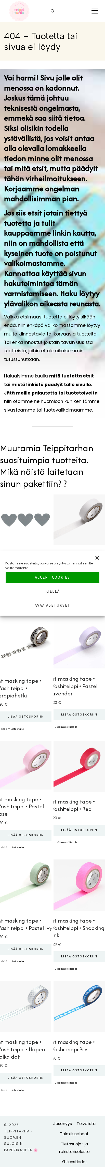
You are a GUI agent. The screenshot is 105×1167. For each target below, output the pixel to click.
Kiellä (52, 591)
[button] (97, 558)
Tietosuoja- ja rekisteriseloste (74, 1148)
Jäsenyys (62, 1124)
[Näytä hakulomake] (52, 11)
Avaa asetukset (52, 605)
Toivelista (86, 1124)
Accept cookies (52, 577)
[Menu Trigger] (94, 11)
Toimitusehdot (74, 1134)
